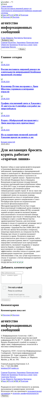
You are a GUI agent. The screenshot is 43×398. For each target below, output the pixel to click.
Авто (35, 45)
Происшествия (32, 42)
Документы (18, 38)
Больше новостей (8, 142)
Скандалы (5, 47)
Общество (5, 45)
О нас (3, 38)
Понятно (5, 396)
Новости (9, 38)
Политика (12, 42)
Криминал (14, 45)
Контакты (28, 38)
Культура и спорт (26, 45)
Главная (4, 42)
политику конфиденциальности (25, 393)
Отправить (6, 300)
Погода (13, 47)
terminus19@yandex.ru (10, 368)
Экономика (21, 42)
